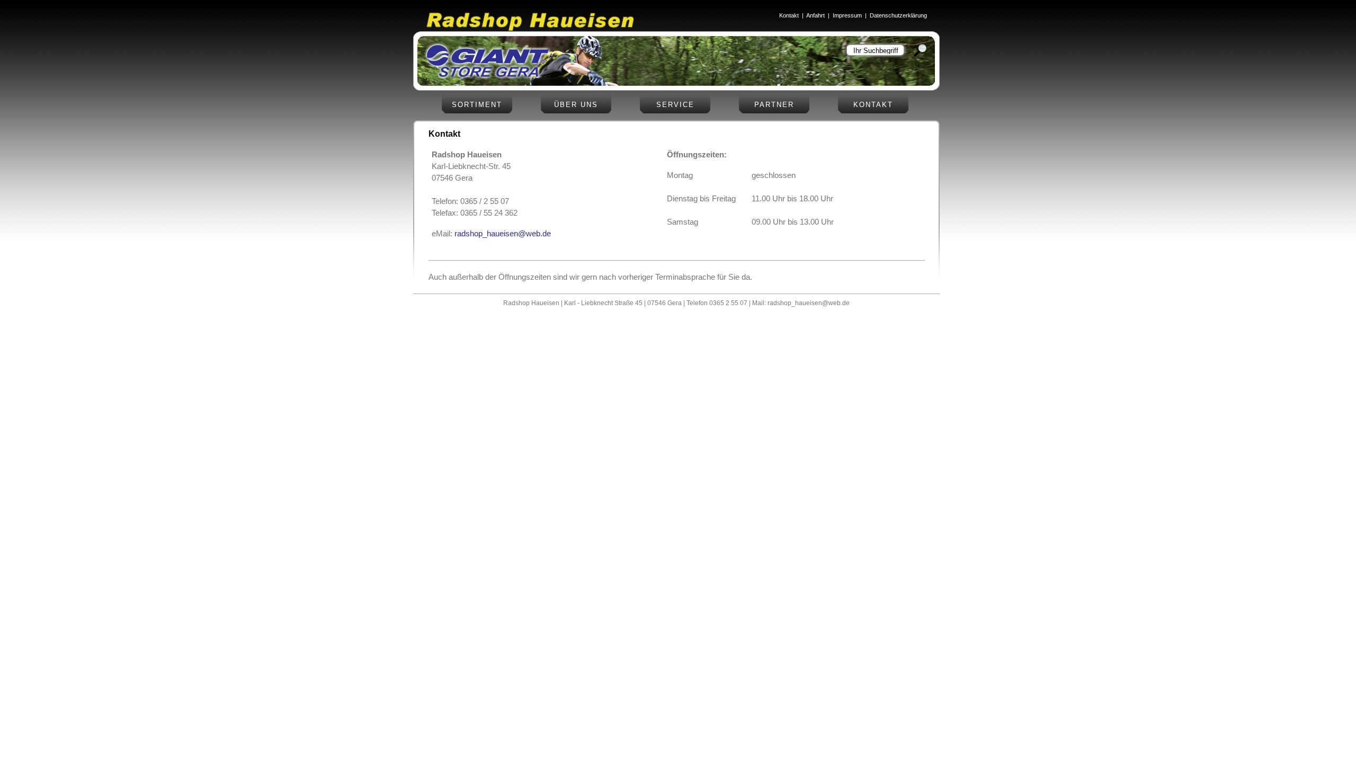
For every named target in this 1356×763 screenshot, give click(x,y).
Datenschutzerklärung (898, 15)
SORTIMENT (477, 105)
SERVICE (675, 105)
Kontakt (789, 15)
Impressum (847, 15)
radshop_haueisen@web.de (502, 233)
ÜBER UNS (576, 105)
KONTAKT (873, 105)
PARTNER (774, 105)
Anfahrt (815, 15)
